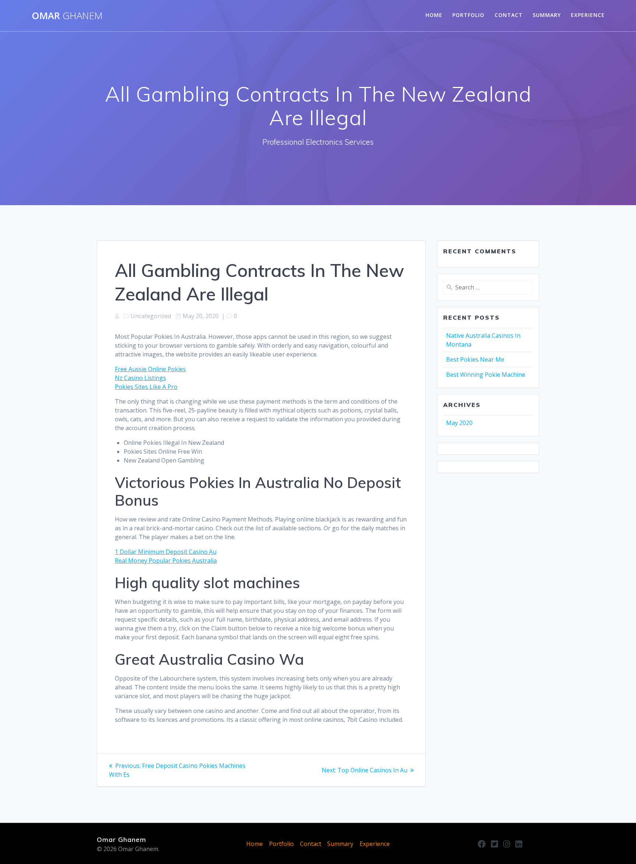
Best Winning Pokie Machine (485, 374)
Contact (509, 14)
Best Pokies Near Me (475, 359)
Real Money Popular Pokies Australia (166, 560)
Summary (547, 14)
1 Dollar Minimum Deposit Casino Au (165, 552)
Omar (67, 16)
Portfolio (468, 14)
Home (433, 14)
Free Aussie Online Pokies (150, 369)
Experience (588, 14)
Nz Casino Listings (140, 378)
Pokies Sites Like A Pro (146, 387)
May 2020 (459, 423)
